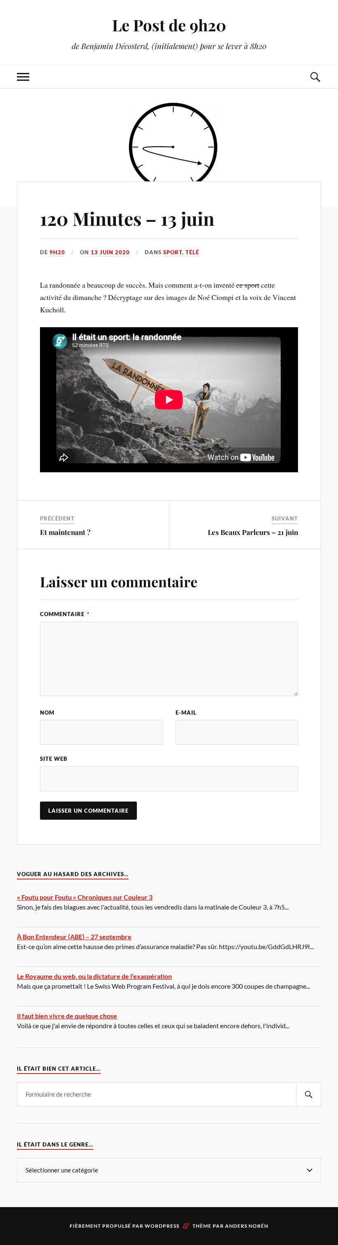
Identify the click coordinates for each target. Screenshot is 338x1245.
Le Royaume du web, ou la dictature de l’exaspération (94, 976)
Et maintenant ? (65, 532)
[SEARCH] (308, 1094)
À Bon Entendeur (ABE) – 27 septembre (74, 936)
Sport (172, 252)
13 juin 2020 (110, 252)
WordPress (162, 1226)
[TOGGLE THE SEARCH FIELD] (315, 77)
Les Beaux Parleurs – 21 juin (253, 532)
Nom (47, 712)
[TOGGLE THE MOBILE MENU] (23, 77)
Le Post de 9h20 (169, 24)
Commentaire (64, 614)
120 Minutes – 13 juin (127, 218)
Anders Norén (246, 1226)
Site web (54, 758)
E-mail (186, 712)
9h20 (57, 252)
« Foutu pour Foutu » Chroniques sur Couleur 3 (85, 897)
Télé (192, 252)
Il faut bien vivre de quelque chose (67, 1016)
